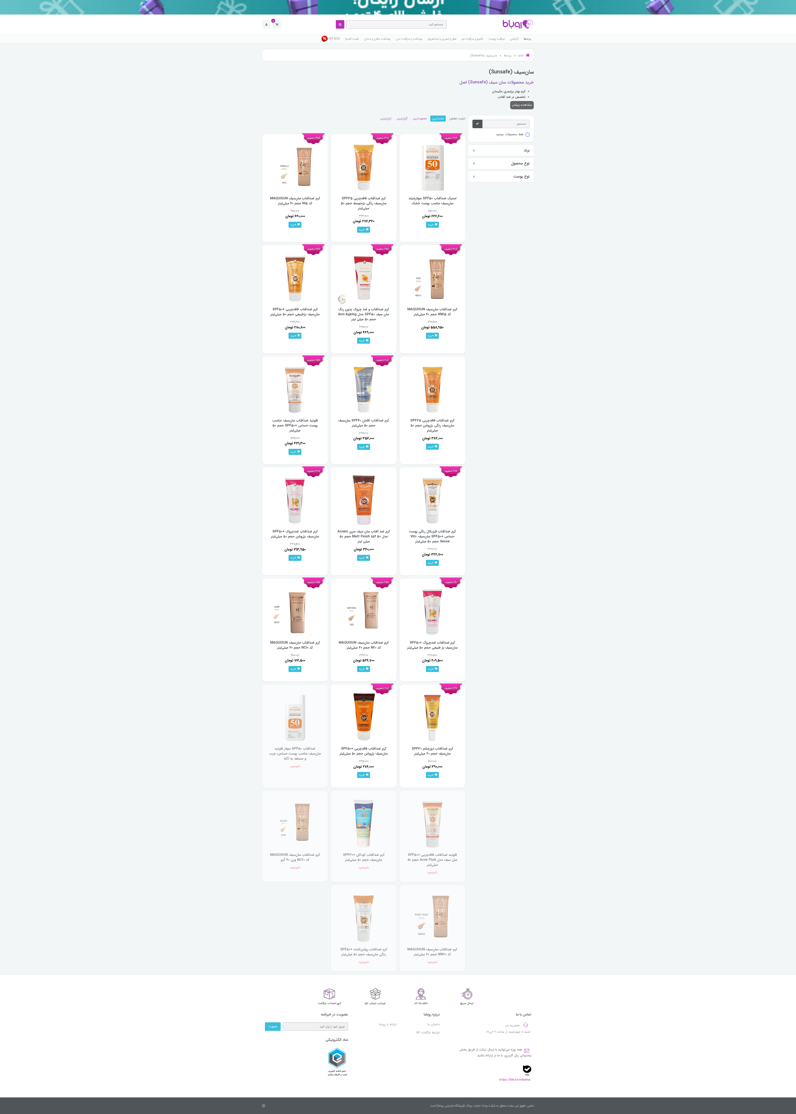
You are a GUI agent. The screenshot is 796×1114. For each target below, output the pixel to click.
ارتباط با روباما (388, 1024)
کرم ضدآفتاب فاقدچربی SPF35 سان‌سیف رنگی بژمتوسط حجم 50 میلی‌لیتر (363, 203)
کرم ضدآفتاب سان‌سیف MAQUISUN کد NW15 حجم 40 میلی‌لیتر (432, 312)
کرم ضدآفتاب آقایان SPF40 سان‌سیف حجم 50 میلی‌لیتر (363, 423)
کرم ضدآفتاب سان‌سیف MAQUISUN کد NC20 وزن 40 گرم (295, 857)
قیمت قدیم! (352, 39)
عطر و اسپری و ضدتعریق (442, 39)
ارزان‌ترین (385, 118)
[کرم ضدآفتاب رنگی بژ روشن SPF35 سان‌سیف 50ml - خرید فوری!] (432, 388)
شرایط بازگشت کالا (428, 1032)
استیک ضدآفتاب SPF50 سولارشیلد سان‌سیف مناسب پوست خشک (432, 201)
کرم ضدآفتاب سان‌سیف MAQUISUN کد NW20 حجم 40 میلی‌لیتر (432, 952)
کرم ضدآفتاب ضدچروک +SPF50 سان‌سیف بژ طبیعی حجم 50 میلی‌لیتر (432, 645)
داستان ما (433, 1024)
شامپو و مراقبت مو (472, 39)
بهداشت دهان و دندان (377, 39)
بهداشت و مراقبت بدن (409, 39)
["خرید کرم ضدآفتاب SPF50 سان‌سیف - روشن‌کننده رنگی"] (363, 917)
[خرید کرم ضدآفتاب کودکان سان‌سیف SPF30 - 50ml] (363, 823)
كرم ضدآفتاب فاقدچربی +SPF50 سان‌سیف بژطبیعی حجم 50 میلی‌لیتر (295, 312)
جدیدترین (438, 118)
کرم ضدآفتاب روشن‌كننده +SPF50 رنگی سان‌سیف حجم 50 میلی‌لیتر (363, 952)
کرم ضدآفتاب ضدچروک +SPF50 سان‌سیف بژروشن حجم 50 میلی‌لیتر (295, 534)
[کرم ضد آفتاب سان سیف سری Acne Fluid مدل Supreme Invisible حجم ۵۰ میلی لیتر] (432, 823)
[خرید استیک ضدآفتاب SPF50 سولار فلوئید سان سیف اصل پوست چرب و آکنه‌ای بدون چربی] (295, 717)
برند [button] (527, 150)
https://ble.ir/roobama (514, 1079)
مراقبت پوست (497, 39)
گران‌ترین (402, 118)
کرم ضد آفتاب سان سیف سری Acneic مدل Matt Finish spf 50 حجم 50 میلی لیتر (363, 536)
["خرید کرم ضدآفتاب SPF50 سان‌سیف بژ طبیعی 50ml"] (295, 277)
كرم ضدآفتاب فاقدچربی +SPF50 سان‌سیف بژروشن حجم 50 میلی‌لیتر (364, 751)
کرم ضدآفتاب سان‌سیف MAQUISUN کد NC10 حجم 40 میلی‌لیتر (295, 645)
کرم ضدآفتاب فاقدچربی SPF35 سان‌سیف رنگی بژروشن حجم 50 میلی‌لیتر (432, 425)
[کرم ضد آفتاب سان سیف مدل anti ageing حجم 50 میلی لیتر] (363, 277)
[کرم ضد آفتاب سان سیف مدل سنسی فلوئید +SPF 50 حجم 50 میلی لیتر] (295, 388)
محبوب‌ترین (420, 118)
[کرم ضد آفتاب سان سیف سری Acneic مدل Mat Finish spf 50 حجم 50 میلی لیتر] (363, 500)
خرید (431, 224)
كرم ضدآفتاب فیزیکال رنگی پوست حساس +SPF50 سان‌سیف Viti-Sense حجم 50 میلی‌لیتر (432, 536)
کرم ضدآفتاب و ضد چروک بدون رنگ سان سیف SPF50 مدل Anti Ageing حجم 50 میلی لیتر (363, 314)
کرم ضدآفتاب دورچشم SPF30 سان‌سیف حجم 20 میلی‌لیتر (432, 751)
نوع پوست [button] (521, 176)
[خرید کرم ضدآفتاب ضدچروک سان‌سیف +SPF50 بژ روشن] (295, 500)
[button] (277, 24)
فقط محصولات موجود (509, 134)
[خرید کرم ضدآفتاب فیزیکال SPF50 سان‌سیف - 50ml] (432, 500)
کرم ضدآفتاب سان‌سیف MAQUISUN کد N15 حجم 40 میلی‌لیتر (295, 201)
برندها (527, 39)
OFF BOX (334, 39)
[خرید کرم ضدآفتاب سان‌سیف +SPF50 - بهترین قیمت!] (363, 717)
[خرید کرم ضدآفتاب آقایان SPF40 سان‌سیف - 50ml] (363, 388)
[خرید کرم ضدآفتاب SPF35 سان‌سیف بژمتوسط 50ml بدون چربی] (363, 166)
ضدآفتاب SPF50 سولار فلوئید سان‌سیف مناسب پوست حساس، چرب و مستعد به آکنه (295, 753)
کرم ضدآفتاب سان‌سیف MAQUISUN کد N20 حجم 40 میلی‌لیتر (364, 645)
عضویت (272, 1026)
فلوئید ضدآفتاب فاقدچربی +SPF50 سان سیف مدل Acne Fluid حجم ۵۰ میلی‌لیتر (432, 859)
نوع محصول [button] (520, 163)
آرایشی (514, 39)
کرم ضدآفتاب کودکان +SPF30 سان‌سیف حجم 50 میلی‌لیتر (364, 857)
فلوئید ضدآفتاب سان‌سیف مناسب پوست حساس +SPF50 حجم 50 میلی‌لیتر (295, 425)
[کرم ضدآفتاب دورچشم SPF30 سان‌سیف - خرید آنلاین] (432, 717)
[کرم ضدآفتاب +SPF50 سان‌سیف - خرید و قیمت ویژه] (432, 611)
